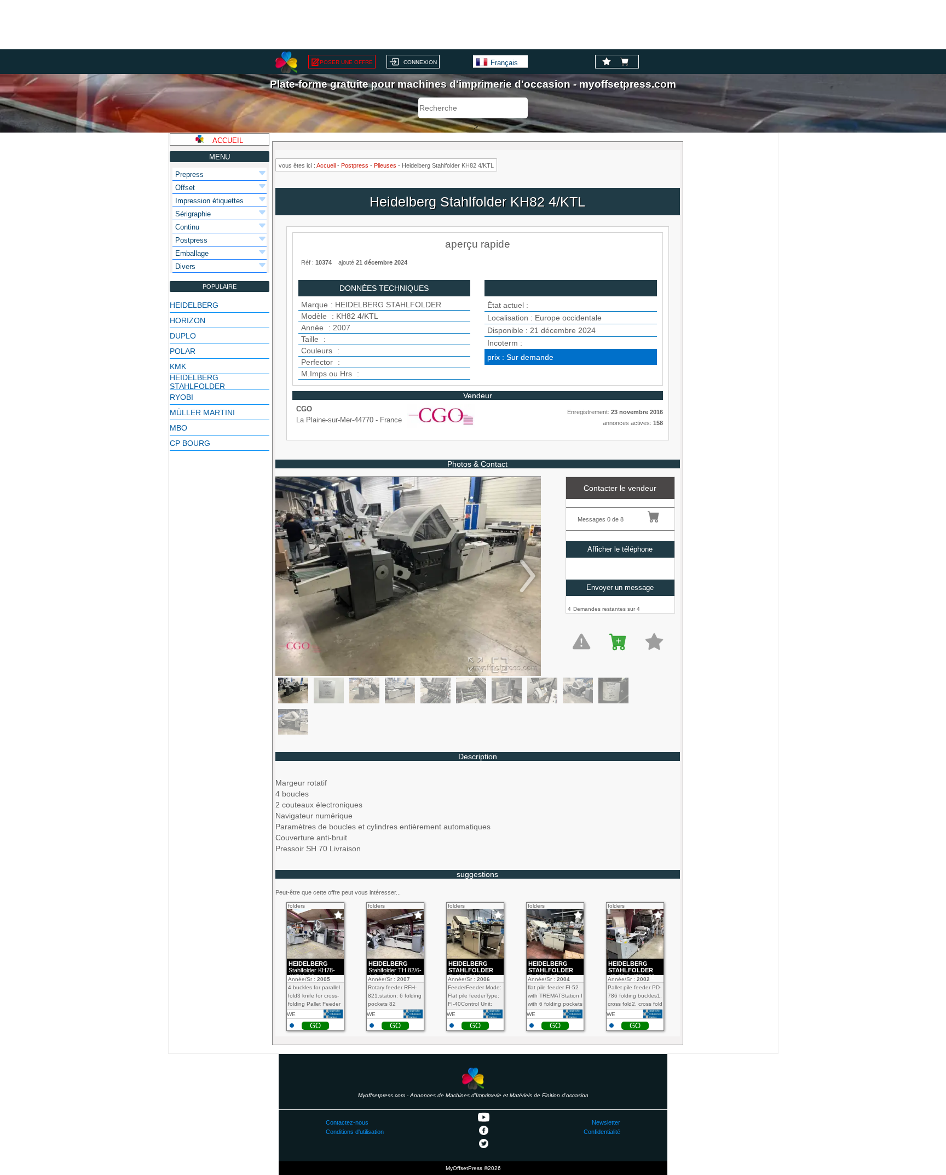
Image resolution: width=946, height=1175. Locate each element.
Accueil (326, 165)
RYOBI (181, 397)
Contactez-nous (347, 1122)
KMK (178, 366)
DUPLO (183, 335)
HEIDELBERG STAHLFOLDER (197, 382)
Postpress (354, 165)
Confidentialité (602, 1131)
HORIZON (187, 320)
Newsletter (606, 1122)
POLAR (182, 351)
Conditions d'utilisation (355, 1131)
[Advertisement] (473, 24)
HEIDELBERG (194, 305)
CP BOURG (190, 443)
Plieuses (385, 165)
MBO (178, 427)
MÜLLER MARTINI (202, 412)
